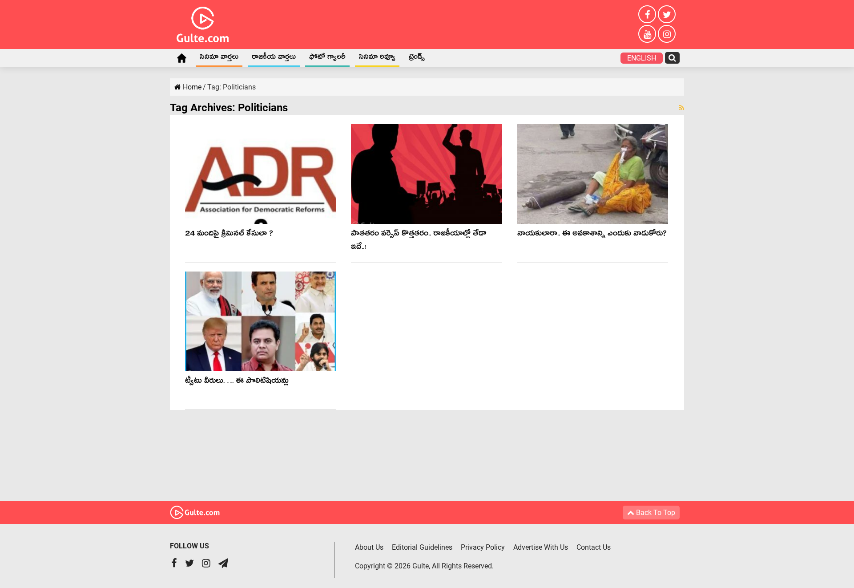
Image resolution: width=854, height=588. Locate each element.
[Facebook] (647, 14)
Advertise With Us (540, 547)
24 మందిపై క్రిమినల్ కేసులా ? (229, 234)
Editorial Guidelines (422, 547)
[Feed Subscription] (681, 107)
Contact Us (593, 547)
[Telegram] (223, 564)
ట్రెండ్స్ (417, 58)
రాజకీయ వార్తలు (274, 58)
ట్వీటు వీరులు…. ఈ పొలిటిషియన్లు (237, 382)
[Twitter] (667, 14)
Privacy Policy (483, 547)
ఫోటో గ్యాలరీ (327, 58)
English (641, 58)
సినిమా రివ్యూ (377, 58)
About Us (369, 547)
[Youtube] (647, 34)
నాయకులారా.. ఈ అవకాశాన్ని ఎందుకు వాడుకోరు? (592, 234)
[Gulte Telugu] (203, 22)
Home (181, 58)
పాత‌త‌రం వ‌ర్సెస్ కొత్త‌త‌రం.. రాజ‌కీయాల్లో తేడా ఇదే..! (419, 241)
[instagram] (667, 34)
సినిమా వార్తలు (219, 58)
